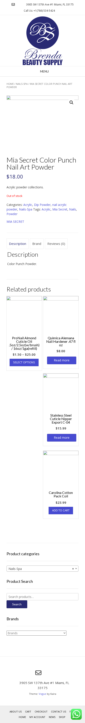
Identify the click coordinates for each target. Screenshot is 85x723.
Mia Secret (59, 209)
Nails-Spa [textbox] (41, 569)
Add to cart (61, 510)
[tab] (18, 243)
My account (37, 717)
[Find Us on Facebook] (18, 4)
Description (17, 243)
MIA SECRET (15, 221)
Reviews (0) (56, 243)
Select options (24, 362)
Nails (72, 209)
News (52, 717)
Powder (12, 214)
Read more (62, 360)
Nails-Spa (22, 83)
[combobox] (42, 569)
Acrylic (27, 205)
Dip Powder (42, 205)
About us (16, 711)
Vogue (42, 693)
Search (17, 604)
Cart (28, 711)
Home (10, 83)
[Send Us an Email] (13, 4)
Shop (62, 717)
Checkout (41, 711)
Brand (36, 243)
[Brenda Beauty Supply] (42, 40)
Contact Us (58, 711)
